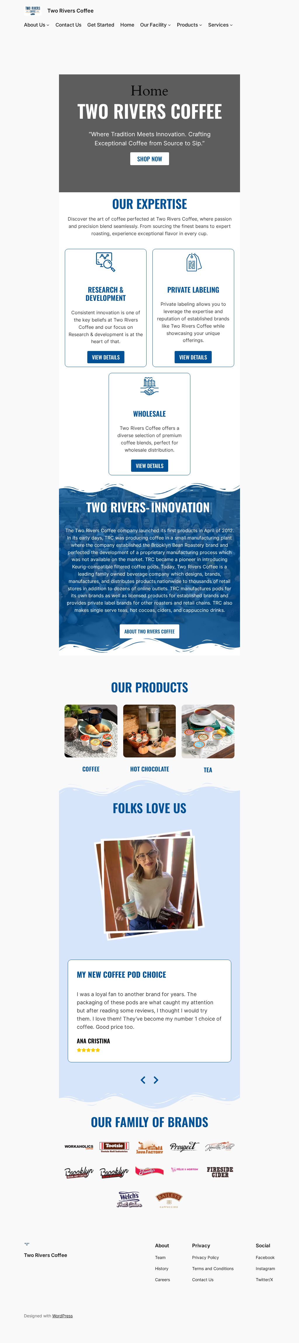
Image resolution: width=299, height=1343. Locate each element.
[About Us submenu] (47, 24)
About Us (34, 25)
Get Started (100, 25)
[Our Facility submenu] (169, 24)
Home (127, 25)
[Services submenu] (231, 24)
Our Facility (153, 25)
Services (218, 25)
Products (187, 25)
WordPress (62, 1315)
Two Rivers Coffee (70, 11)
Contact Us (68, 25)
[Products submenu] (200, 24)
